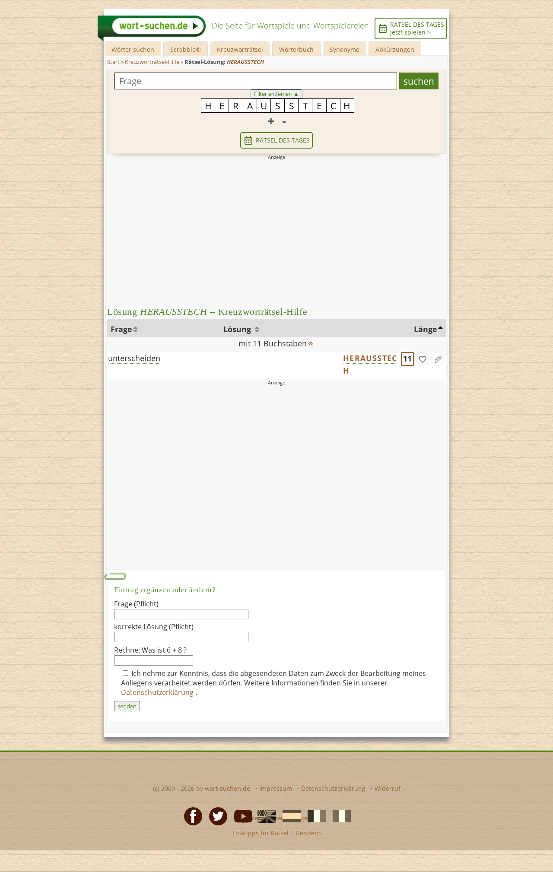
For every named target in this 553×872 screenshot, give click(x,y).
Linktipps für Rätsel (260, 833)
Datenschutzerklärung (158, 692)
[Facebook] (190, 815)
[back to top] (311, 341)
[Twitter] (215, 815)
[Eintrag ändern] (438, 359)
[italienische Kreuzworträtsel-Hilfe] (339, 815)
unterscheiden (134, 358)
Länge (425, 329)
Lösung (238, 329)
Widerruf (387, 788)
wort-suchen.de (227, 788)
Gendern (308, 833)
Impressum (275, 788)
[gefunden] (422, 359)
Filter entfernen (276, 94)
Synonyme (344, 49)
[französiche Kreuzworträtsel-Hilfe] (314, 815)
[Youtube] (240, 815)
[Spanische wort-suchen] (289, 815)
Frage (121, 329)
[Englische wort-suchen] (264, 815)
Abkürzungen (394, 49)
